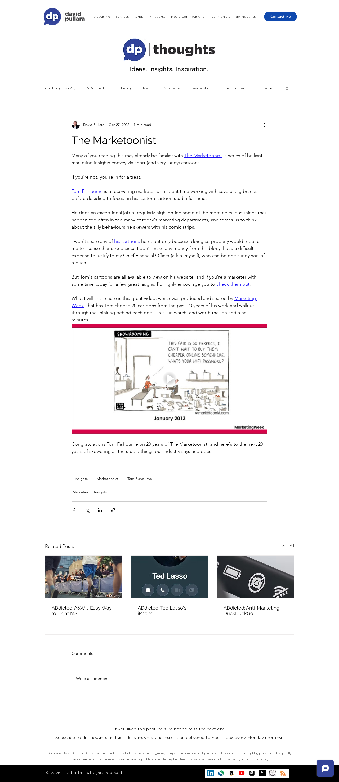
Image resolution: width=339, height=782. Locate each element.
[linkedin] (210, 773)
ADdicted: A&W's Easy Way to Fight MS (82, 610)
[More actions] (264, 124)
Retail (148, 88)
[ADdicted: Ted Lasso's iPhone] (169, 577)
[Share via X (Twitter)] (87, 510)
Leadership (200, 88)
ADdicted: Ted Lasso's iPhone (162, 610)
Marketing (123, 88)
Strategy (172, 88)
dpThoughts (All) (60, 88)
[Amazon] (231, 773)
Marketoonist (107, 478)
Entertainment (234, 88)
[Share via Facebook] (74, 510)
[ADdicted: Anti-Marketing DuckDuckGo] (255, 577)
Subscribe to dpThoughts (81, 737)
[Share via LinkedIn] (99, 510)
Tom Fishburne (139, 478)
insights (81, 478)
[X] (262, 773)
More (262, 88)
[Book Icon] (272, 773)
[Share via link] (112, 510)
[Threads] (252, 773)
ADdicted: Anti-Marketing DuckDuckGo (251, 610)
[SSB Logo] (221, 773)
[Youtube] (241, 773)
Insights (100, 492)
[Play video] (169, 379)
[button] (122, 16)
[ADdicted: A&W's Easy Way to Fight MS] (83, 577)
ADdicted (95, 88)
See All (288, 545)
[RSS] (283, 773)
